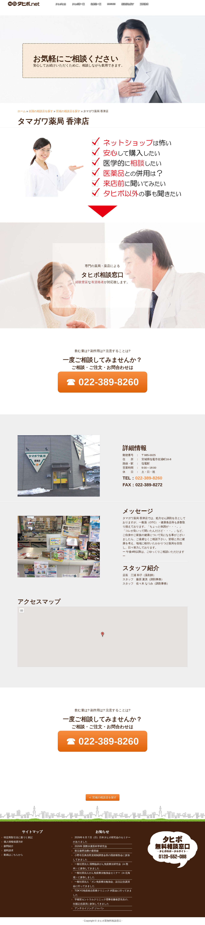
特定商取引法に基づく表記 (18, 837)
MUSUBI (111, 4)
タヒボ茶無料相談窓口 (109, 920)
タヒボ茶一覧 (78, 4)
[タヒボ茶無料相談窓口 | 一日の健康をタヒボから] (23, 3)
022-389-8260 (148, 478)
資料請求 (144, 4)
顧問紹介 (8, 846)
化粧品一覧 (96, 4)
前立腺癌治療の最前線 (87, 850)
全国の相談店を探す (41, 111)
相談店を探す (127, 4)
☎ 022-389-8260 (102, 382)
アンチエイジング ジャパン (89, 908)
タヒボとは (61, 4)
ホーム (22, 111)
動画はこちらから (13, 855)
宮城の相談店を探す (68, 111)
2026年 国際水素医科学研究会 (91, 846)
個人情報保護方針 (13, 841)
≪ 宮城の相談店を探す (102, 797)
